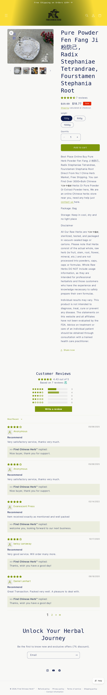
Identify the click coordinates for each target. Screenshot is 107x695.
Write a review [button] (53, 409)
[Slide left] (10, 71)
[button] (6, 15)
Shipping (65, 108)
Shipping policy (90, 689)
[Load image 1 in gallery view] (17, 70)
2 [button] (52, 614)
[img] (14, 427)
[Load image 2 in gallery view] (26, 70)
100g (66, 118)
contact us (67, 202)
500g (79, 118)
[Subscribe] (76, 655)
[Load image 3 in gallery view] (34, 70)
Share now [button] (69, 350)
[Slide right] (50, 71)
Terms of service (74, 689)
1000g (67, 125)
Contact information (55, 692)
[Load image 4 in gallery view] (42, 70)
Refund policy (44, 689)
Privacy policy (58, 689)
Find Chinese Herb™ (25, 689)
